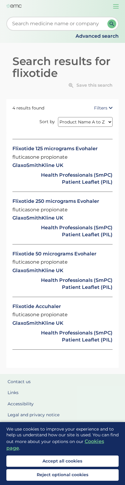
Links (13, 392)
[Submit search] (111, 23)
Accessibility (21, 404)
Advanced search (97, 36)
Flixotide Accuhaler (36, 306)
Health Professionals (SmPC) (77, 175)
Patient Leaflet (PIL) (87, 182)
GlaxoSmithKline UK (37, 165)
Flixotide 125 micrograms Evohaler (55, 148)
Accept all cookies (62, 461)
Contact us (19, 381)
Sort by (47, 121)
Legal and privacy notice (33, 414)
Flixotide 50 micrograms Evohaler (54, 254)
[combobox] (58, 23)
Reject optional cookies (62, 474)
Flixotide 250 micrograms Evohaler (55, 201)
